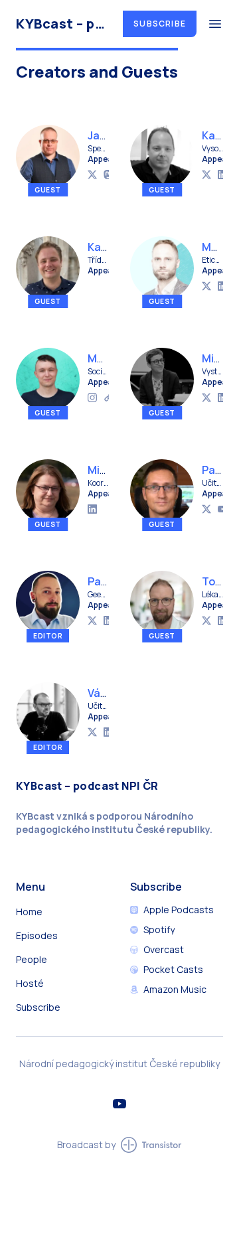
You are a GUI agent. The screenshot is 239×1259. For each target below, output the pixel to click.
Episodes (37, 935)
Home (29, 911)
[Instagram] (92, 397)
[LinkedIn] (222, 174)
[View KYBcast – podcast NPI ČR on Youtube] (119, 1103)
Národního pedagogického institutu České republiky (113, 823)
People (31, 959)
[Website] (108, 397)
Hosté (30, 983)
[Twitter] (92, 174)
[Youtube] (222, 509)
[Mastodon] (108, 174)
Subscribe (159, 23)
